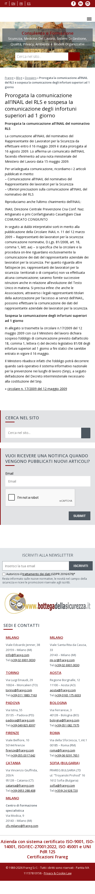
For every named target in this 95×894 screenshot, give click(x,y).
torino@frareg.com (19, 690)
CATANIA (13, 762)
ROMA (55, 732)
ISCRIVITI (81, 566)
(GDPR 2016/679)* (63, 574)
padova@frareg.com (20, 720)
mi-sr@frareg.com (62, 660)
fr (21, 3)
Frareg (9, 78)
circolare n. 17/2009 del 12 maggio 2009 (37, 388)
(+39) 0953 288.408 (23, 790)
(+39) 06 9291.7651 (67, 755)
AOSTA (55, 672)
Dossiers (30, 78)
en (13, 3)
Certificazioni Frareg (47, 857)
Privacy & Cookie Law (57, 873)
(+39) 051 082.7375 (67, 725)
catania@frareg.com (20, 785)
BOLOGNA (58, 702)
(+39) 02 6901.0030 (23, 660)
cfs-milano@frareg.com (22, 826)
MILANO (12, 637)
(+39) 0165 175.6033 (68, 695)
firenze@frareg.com (20, 750)
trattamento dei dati (36, 574)
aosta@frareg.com (63, 690)
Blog (19, 78)
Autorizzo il (14, 574)
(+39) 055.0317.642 (23, 755)
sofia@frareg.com (62, 785)
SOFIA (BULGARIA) (65, 762)
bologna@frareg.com (64, 720)
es (29, 3)
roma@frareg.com (62, 750)
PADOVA (13, 702)
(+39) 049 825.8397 (23, 725)
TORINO (12, 672)
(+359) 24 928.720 (66, 790)
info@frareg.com (17, 655)
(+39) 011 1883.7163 (24, 695)
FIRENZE (12, 732)
